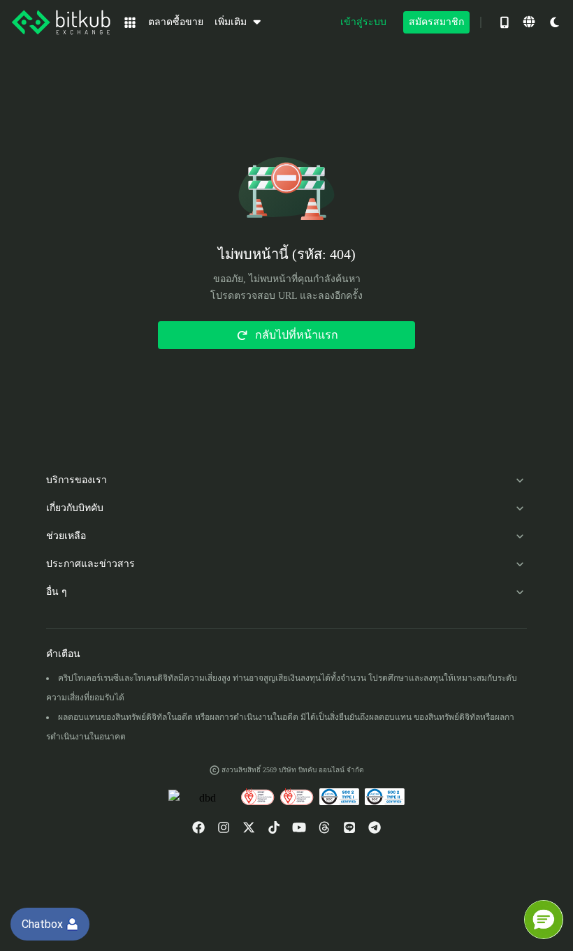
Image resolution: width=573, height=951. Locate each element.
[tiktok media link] (274, 827)
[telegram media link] (374, 827)
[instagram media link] (223, 827)
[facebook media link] (198, 827)
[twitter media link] (249, 827)
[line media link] (349, 827)
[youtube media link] (299, 827)
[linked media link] (324, 827)
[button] (543, 919)
